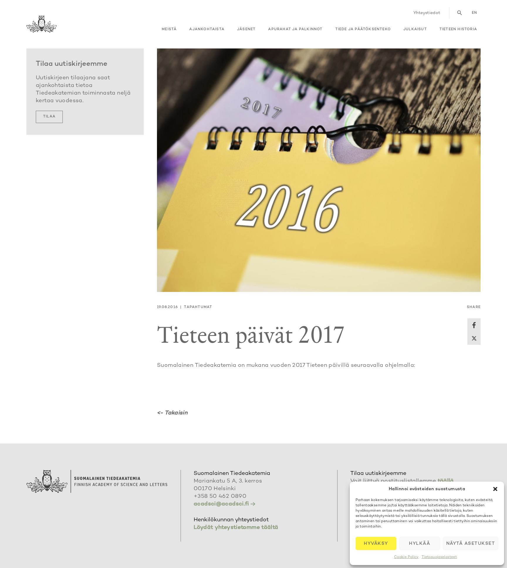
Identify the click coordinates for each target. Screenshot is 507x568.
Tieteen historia (458, 29)
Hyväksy (376, 543)
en (474, 13)
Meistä (169, 29)
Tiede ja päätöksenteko (363, 29)
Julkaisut (415, 29)
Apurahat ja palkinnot (295, 29)
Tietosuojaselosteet (439, 557)
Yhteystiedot (426, 13)
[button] (495, 489)
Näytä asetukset (470, 543)
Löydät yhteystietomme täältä (236, 528)
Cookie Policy (406, 557)
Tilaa (49, 117)
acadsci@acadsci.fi (221, 504)
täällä (446, 481)
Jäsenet (246, 29)
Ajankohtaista (206, 29)
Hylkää (419, 543)
